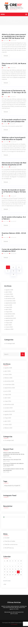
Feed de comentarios (11, 544)
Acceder (7, 538)
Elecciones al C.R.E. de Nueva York (14, 64)
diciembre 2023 (10, 314)
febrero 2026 (9, 296)
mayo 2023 (9, 322)
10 (4, 569)
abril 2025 (9, 309)
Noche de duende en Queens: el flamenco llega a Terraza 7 (14, 192)
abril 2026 (9, 292)
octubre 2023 (10, 316)
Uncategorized (10, 343)
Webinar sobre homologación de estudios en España (13, 138)
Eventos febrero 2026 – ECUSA (14, 234)
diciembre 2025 (10, 298)
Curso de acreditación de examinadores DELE (14, 250)
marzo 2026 (9, 294)
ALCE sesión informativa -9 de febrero (14, 218)
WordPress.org (9, 548)
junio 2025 (9, 305)
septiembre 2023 (11, 318)
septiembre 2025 (11, 303)
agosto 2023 (9, 320)
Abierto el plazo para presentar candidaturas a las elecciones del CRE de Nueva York (14, 36)
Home (17, 20)
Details (6, 55)
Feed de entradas (10, 541)
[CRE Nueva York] (14, 6)
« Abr (4, 584)
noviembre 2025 (10, 300)
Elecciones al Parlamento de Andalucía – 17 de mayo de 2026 (14, 92)
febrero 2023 (9, 329)
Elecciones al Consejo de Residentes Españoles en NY (14, 164)
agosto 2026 (9, 289)
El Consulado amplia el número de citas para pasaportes (14, 120)
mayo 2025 (9, 307)
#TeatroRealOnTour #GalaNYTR (12, 485)
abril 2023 (9, 324)
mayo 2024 (9, 311)
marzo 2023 (9, 327)
